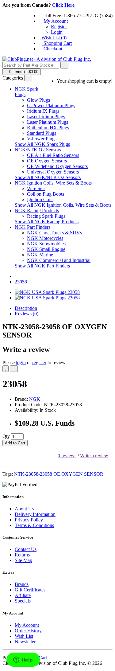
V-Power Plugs (41, 138)
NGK (34, 399)
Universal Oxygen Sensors (53, 171)
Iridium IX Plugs (43, 111)
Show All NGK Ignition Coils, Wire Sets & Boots (63, 205)
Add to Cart (15, 443)
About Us (24, 508)
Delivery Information (35, 514)
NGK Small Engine (46, 249)
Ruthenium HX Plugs (48, 127)
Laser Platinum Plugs (47, 122)
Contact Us (25, 549)
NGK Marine (40, 254)
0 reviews (67, 455)
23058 (21, 281)
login (21, 362)
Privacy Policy (29, 519)
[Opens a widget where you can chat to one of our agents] (23, 660)
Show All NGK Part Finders (42, 265)
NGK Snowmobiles (46, 243)
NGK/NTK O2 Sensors (38, 149)
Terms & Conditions (34, 525)
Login (57, 32)
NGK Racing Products (37, 210)
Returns (22, 554)
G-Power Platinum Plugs (51, 105)
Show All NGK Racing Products (47, 221)
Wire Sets (36, 188)
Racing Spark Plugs (46, 216)
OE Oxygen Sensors (47, 160)
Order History (28, 630)
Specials (23, 600)
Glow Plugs (38, 100)
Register (59, 26)
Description (26, 308)
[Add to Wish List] (5, 368)
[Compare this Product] (14, 368)
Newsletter (25, 641)
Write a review (94, 455)
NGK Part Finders (32, 227)
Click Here (63, 5)
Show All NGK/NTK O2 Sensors (48, 177)
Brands (22, 584)
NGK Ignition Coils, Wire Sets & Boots (53, 182)
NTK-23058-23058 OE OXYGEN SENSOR (58, 474)
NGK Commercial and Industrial (58, 260)
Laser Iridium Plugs (46, 116)
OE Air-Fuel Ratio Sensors (53, 155)
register (39, 362)
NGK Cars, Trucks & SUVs (54, 232)
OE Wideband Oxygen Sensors (57, 166)
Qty (6, 436)
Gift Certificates (30, 589)
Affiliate (23, 595)
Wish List (24, 636)
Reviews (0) (26, 313)
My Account (27, 625)
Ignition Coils (40, 199)
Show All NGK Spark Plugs (42, 144)
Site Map (23, 560)
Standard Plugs (41, 133)
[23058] (47, 292)
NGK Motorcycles (45, 238)
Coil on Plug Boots (45, 194)
